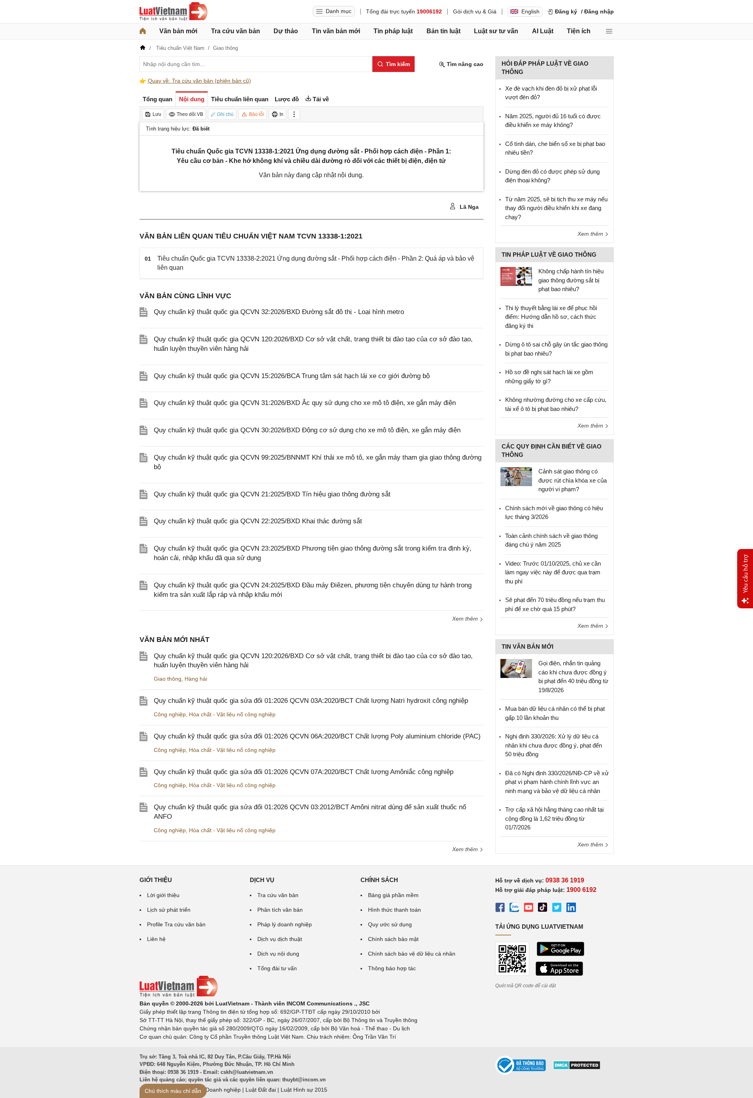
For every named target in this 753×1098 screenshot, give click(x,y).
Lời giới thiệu (163, 895)
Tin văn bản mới (336, 31)
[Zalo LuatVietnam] (514, 908)
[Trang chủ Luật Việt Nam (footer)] (179, 995)
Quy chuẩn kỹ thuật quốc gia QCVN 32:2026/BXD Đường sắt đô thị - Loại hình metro (279, 312)
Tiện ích (579, 31)
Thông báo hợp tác (392, 968)
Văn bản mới (178, 31)
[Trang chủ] (143, 31)
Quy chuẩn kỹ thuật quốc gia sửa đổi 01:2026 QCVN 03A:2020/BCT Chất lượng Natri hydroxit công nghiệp (311, 700)
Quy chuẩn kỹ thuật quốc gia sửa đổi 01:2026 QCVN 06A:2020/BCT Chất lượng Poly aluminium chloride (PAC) (317, 736)
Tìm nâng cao (464, 64)
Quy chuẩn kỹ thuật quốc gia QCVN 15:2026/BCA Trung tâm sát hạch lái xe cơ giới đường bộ (292, 376)
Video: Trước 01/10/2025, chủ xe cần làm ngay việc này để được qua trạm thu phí (553, 572)
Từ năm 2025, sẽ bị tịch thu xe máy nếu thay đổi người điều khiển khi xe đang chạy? (556, 208)
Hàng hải (196, 679)
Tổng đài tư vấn (277, 968)
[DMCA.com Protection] (576, 1068)
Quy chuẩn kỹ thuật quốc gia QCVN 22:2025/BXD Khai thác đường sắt (258, 521)
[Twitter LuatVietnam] (557, 908)
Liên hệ (156, 939)
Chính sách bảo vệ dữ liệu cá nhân (411, 953)
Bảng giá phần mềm (393, 895)
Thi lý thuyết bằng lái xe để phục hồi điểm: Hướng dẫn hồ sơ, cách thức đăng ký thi (551, 317)
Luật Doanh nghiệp (217, 1090)
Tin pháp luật (393, 31)
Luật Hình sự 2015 (304, 1090)
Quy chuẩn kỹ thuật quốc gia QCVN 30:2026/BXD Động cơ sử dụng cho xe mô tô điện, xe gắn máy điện (307, 430)
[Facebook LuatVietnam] (500, 908)
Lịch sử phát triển (169, 910)
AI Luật (542, 31)
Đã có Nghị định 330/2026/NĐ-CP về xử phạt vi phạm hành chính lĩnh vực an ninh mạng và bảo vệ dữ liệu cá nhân (557, 782)
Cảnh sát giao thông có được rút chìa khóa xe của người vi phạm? (572, 480)
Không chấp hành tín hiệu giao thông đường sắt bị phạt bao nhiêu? (571, 280)
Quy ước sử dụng (390, 924)
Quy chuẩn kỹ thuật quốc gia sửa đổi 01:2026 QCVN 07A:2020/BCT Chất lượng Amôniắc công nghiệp (303, 772)
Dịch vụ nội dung (278, 953)
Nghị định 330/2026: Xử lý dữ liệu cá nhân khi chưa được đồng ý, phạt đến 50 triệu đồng (553, 745)
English (530, 11)
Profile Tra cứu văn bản (176, 924)
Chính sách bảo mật (393, 939)
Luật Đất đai (260, 1090)
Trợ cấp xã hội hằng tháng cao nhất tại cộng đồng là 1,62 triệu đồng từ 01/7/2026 (554, 818)
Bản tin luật (443, 31)
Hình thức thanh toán (394, 910)
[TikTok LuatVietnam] (542, 908)
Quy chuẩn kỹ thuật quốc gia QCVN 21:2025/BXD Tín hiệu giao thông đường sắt (272, 494)
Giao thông (167, 679)
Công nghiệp (170, 714)
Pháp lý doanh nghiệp (284, 924)
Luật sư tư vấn (496, 31)
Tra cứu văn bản (235, 31)
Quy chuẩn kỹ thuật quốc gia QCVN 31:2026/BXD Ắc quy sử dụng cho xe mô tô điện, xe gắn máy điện (305, 403)
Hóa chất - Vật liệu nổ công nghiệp (232, 714)
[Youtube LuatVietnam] (528, 908)
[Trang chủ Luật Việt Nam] (174, 11)
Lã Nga (468, 207)
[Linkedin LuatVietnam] (571, 908)
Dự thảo (286, 31)
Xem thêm (465, 618)
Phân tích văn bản (280, 910)
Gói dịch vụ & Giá (474, 11)
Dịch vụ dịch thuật (279, 939)
